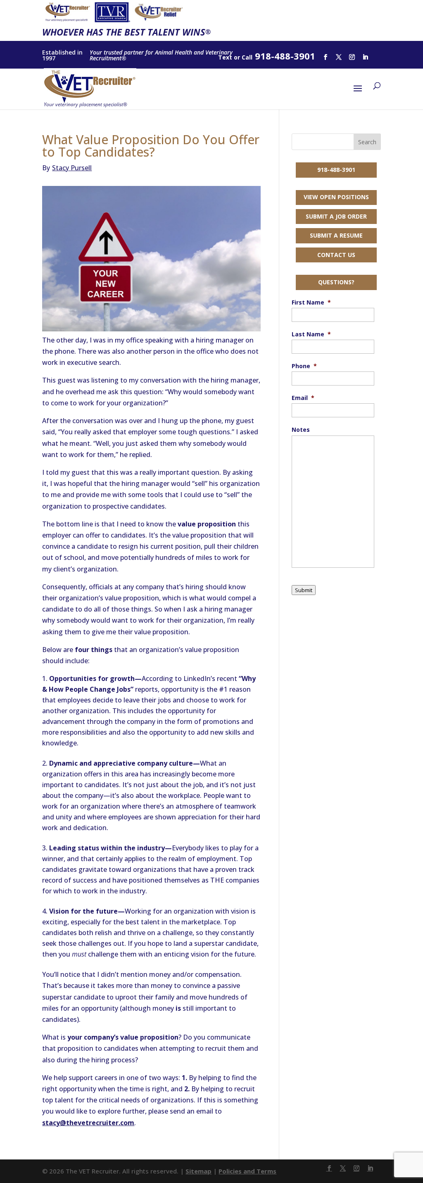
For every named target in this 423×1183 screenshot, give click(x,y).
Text (225, 57)
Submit (303, 590)
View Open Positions (336, 197)
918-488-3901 (336, 170)
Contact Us (336, 255)
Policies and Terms (247, 1171)
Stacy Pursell (67, 167)
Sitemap (198, 1171)
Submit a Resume (336, 235)
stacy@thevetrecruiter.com (88, 1122)
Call (247, 57)
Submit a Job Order (336, 216)
